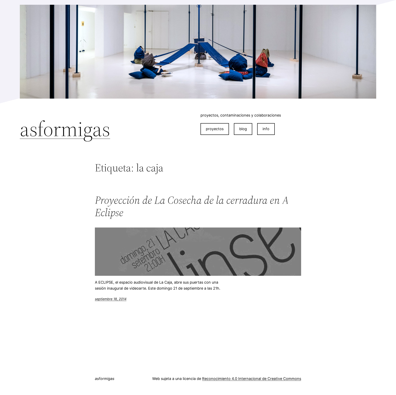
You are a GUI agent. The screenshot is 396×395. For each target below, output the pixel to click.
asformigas (65, 129)
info (266, 129)
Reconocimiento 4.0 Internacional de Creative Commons (251, 378)
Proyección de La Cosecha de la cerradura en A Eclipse (192, 206)
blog (243, 129)
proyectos (215, 129)
